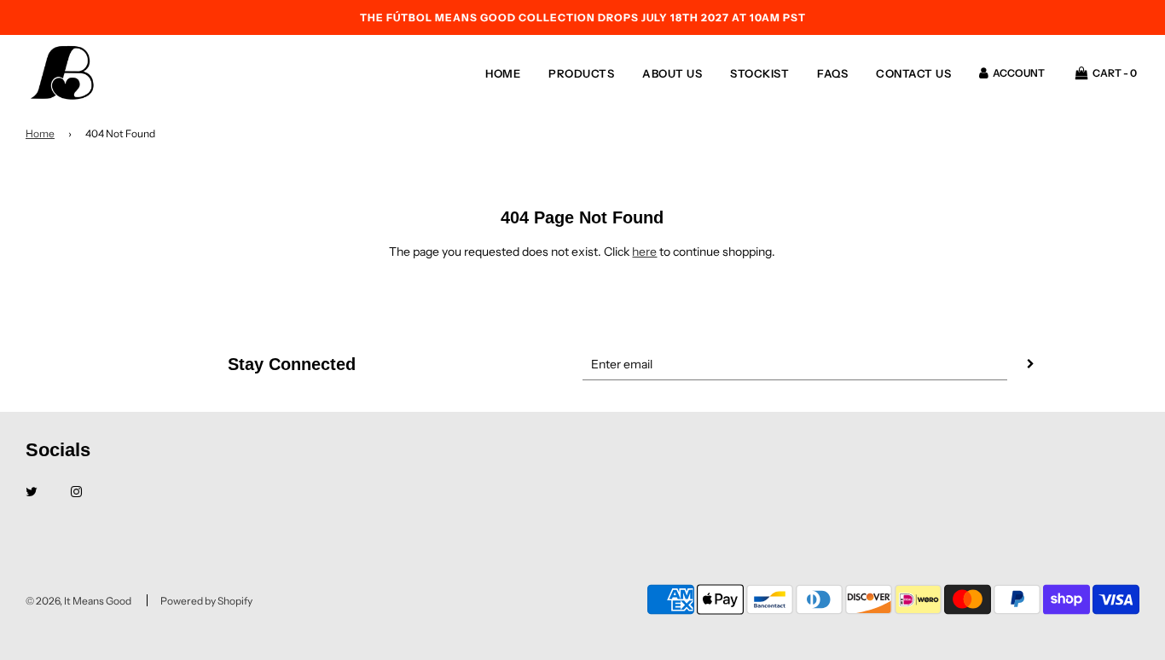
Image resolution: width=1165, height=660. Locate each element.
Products (581, 73)
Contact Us (913, 73)
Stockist (759, 73)
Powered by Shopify (206, 600)
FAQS (832, 73)
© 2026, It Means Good (78, 600)
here (644, 251)
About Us (672, 73)
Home (502, 73)
